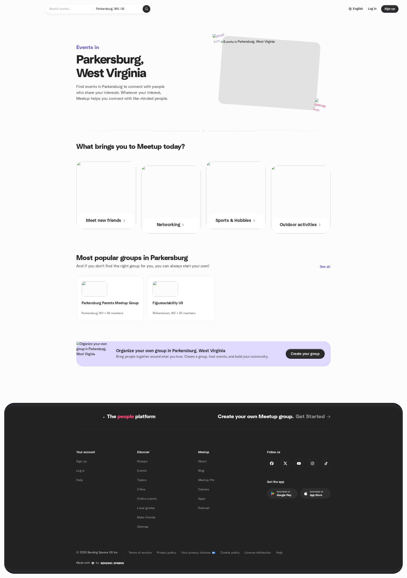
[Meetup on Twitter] (285, 463)
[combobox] (117, 9)
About (202, 461)
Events (142, 470)
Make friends (146, 517)
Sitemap (142, 526)
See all (325, 267)
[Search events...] (146, 9)
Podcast (204, 508)
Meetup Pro (206, 480)
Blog (201, 470)
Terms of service (140, 552)
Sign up (81, 461)
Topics (141, 480)
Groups (142, 461)
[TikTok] (326, 463)
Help (79, 480)
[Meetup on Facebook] (271, 463)
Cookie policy (230, 552)
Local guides (146, 508)
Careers (203, 489)
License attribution (258, 552)
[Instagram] (312, 463)
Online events (147, 498)
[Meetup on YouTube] (299, 463)
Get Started (310, 416)
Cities (141, 489)
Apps (202, 498)
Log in (80, 470)
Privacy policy (166, 552)
